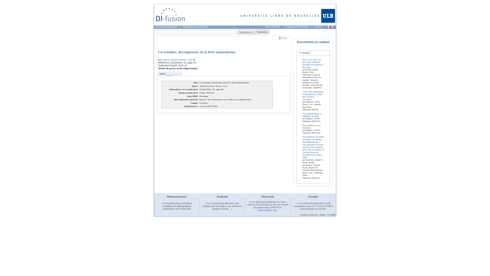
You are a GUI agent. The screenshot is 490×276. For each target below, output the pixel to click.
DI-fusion (306, 53)
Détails (163, 74)
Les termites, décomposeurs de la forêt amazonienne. (197, 51)
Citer (285, 38)
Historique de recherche (195, 26)
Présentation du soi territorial (311, 126)
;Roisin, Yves (185, 59)
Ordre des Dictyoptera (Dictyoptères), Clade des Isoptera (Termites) (313, 95)
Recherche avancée (166, 26)
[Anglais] (332, 26)
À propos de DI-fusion (297, 26)
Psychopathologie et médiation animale (312, 115)
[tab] (313, 53)
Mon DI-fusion (272, 26)
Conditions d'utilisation (309, 215)
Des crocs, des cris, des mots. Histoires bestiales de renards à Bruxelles (312, 63)
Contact (318, 26)
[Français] (328, 26)
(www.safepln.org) (267, 210)
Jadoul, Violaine (170, 59)
